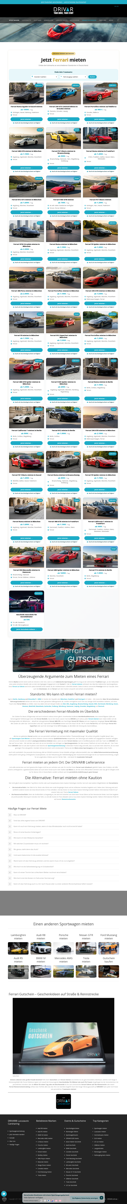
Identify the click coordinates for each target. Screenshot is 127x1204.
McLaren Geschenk (72, 1165)
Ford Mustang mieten (45, 1172)
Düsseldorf (32, 699)
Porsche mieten (43, 1145)
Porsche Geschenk (72, 1175)
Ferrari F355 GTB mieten (63, 200)
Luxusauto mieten (100, 1132)
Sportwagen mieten (100, 1128)
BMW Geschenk (71, 1148)
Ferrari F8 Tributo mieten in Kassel (26, 475)
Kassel (91, 704)
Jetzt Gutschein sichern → (26, 629)
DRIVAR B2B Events (72, 1138)
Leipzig (76, 706)
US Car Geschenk (71, 1185)
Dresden (83, 706)
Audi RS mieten (42, 1132)
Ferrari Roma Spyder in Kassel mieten (26, 106)
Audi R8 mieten (42, 1128)
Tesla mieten (42, 1175)
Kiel (64, 704)
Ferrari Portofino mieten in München (63, 291)
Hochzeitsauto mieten (101, 1135)
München (64, 699)
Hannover (70, 706)
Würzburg (62, 706)
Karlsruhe (47, 706)
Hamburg (21, 699)
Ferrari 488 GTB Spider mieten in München (26, 383)
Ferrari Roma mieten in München (63, 244)
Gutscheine (74, 20)
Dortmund (101, 704)
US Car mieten (98, 1142)
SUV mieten (98, 1138)
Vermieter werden (89, 20)
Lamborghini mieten (44, 1148)
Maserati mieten (43, 1162)
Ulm (67, 704)
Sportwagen (14, 20)
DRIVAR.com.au (112, 1199)
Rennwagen (48, 20)
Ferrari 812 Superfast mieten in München (63, 336)
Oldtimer (37, 20)
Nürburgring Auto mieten (102, 1155)
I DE (117, 6)
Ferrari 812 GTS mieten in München (26, 200)
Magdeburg (91, 706)
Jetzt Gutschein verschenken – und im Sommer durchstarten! (63, 2)
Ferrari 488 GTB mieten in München (26, 151)
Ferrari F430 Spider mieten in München (63, 383)
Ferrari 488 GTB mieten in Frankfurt (63, 521)
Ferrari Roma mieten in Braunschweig (63, 475)
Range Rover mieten (44, 1165)
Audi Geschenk (70, 1145)
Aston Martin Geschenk (73, 1142)
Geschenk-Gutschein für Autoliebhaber (26, 616)
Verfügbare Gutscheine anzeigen (85, 1198)
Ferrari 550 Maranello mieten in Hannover (26, 571)
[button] (4, 1199)
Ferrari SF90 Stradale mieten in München (26, 245)
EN (115, 6)
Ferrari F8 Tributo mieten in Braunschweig (63, 152)
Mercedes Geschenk (72, 1168)
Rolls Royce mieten (44, 1158)
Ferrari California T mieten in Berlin (27, 430)
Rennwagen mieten (100, 1152)
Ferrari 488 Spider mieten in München (63, 570)
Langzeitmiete (61, 20)
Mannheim (40, 706)
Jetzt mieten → (27, 119)
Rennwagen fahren (72, 1132)
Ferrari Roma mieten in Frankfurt (100, 151)
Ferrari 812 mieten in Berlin (63, 430)
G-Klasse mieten (43, 1142)
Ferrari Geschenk (71, 1155)
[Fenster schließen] (101, 1198)
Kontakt (11, 1138)
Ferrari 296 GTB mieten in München (100, 291)
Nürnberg (109, 704)
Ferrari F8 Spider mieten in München (100, 244)
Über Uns (102, 20)
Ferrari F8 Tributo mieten (100, 200)
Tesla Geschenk (71, 1182)
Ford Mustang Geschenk (74, 1158)
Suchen (92, 77)
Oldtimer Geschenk (72, 1179)
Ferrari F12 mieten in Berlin (100, 570)
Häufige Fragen (14, 1144)
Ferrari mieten (42, 1152)
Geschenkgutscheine (72, 1128)
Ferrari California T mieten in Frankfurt (100, 522)
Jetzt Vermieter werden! (16, 1134)
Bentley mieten (42, 1155)
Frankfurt (71, 699)
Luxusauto (26, 20)
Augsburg (73, 704)
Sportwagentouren (72, 1135)
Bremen (25, 706)
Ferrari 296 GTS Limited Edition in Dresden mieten (63, 107)
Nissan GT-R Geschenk (73, 1172)
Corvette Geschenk (72, 1152)
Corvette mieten (43, 1168)
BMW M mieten (43, 1135)
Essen (116, 704)
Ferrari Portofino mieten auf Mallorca (100, 106)
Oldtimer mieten (99, 1145)
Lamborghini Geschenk (73, 1162)
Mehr (111, 20)
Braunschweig (83, 704)
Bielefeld (32, 706)
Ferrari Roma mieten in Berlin (100, 382)
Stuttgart (81, 699)
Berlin (15, 699)
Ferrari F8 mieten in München (26, 335)
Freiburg (55, 706)
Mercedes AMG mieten (45, 1138)
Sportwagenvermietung (16, 1131)
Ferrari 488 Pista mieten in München (26, 291)
